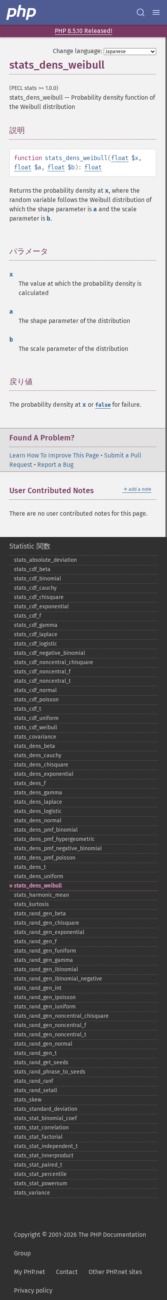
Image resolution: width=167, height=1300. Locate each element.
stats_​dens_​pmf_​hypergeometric (54, 839)
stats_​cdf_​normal (35, 690)
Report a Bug (55, 464)
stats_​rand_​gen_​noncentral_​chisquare (61, 1016)
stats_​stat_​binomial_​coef (45, 1118)
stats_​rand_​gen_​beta (40, 913)
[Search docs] (140, 12)
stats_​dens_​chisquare (41, 764)
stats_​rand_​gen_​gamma (43, 960)
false (103, 405)
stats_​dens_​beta (34, 746)
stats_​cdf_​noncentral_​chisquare (53, 662)
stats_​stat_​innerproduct (43, 1155)
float (120, 158)
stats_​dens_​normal (37, 820)
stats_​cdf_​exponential (41, 606)
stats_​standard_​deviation (45, 1109)
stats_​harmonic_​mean (41, 895)
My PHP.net (29, 1272)
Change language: (77, 51)
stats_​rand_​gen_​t (35, 1053)
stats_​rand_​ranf (33, 1081)
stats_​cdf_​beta (32, 569)
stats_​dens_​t (30, 867)
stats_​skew (28, 1099)
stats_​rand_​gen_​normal (43, 1044)
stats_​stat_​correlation (41, 1127)
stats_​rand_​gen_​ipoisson (45, 997)
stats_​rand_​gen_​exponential (49, 932)
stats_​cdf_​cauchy (35, 588)
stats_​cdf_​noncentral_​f (42, 671)
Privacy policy (33, 1290)
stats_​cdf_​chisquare (39, 597)
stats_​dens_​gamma (38, 792)
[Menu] (156, 12)
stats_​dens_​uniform (38, 876)
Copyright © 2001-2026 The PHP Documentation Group (80, 1244)
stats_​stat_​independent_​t (46, 1146)
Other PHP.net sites (115, 1272)
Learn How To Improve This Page (54, 455)
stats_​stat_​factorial (38, 1137)
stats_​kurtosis (31, 904)
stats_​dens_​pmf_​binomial (46, 830)
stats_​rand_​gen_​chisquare (46, 923)
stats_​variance (32, 1193)
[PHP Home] (21, 12)
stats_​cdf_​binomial (37, 578)
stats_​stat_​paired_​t (38, 1165)
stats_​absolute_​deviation (45, 560)
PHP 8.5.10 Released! (83, 31)
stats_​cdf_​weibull (35, 727)
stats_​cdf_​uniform (36, 718)
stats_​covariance (35, 737)
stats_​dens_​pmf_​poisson (44, 858)
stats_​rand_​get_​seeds (41, 1062)
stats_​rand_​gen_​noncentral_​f (50, 1025)
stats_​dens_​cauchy (37, 755)
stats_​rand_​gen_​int (37, 988)
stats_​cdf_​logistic (35, 644)
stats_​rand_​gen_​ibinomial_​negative (58, 978)
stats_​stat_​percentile (40, 1174)
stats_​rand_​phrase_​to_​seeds (49, 1072)
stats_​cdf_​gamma (35, 625)
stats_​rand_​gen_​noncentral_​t (50, 1034)
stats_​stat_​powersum (40, 1183)
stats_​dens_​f (30, 783)
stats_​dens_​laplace (38, 802)
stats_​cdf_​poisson (36, 699)
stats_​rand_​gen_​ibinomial (46, 969)
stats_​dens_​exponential (43, 774)
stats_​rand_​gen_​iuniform (45, 1006)
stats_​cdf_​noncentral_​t (42, 681)
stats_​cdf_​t (27, 709)
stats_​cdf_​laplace (35, 634)
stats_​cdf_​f (27, 616)
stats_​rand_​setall (35, 1090)
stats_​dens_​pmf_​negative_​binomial (58, 848)
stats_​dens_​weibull (38, 885)
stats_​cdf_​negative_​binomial (49, 653)
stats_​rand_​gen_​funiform (45, 951)
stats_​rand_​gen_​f (35, 941)
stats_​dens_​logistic (38, 811)
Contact (67, 1272)
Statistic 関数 (29, 546)
